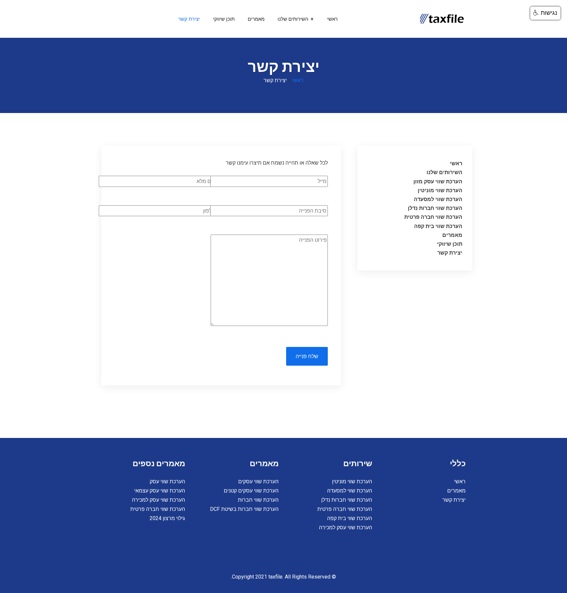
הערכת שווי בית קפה (438, 226)
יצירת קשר (189, 18)
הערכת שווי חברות (258, 500)
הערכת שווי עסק (167, 481)
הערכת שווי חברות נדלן (435, 208)
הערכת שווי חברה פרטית (433, 217)
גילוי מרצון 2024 (167, 518)
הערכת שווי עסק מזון (437, 181)
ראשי (332, 18)
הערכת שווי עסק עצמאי (159, 491)
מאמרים (256, 18)
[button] (545, 13)
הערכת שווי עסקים (258, 481)
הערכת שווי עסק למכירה (345, 527)
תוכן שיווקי (224, 18)
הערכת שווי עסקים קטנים (251, 491)
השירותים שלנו (293, 18)
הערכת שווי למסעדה (438, 199)
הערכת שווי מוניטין (440, 190)
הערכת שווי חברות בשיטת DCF (244, 509)
